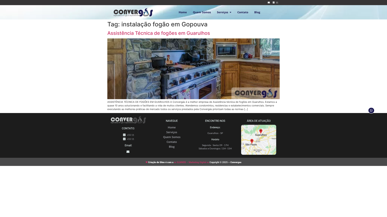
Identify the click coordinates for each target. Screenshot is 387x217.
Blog (257, 12)
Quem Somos (202, 12)
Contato (242, 12)
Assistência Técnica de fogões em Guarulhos (158, 33)
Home (183, 12)
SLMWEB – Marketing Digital (191, 162)
